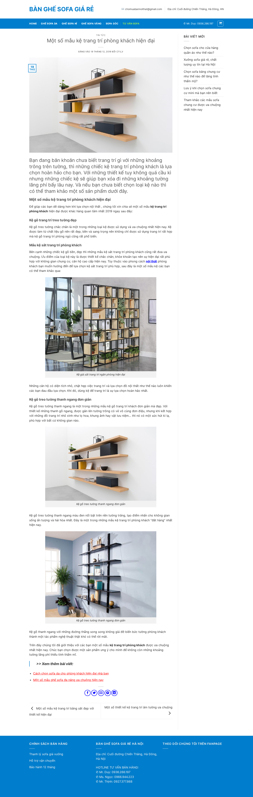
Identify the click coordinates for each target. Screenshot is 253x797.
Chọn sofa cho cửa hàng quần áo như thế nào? (201, 50)
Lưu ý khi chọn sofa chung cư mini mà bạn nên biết (202, 90)
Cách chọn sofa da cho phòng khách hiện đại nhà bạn (71, 673)
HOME (33, 23)
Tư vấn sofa (131, 23)
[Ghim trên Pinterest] (108, 693)
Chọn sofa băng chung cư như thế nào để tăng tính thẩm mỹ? (202, 76)
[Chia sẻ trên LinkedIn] (114, 693)
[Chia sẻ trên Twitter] (94, 693)
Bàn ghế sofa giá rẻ (61, 9)
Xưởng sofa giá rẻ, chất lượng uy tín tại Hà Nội (200, 62)
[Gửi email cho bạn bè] (101, 693)
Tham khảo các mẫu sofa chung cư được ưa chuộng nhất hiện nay (202, 104)
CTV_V (119, 51)
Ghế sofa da (49, 23)
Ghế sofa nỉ (69, 23)
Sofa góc (112, 23)
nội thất (151, 261)
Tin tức (100, 35)
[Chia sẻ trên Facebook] (87, 693)
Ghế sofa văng (91, 23)
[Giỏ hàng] (220, 24)
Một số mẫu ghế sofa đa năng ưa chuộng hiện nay (68, 680)
